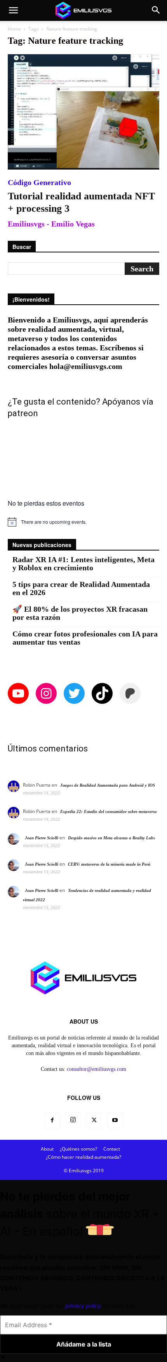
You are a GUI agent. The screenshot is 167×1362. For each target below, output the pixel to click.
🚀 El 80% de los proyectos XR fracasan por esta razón (80, 613)
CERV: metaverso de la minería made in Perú (109, 864)
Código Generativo (39, 182)
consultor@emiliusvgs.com (96, 1069)
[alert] (83, 522)
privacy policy (83, 1305)
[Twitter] (94, 1120)
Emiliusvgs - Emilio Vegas (51, 224)
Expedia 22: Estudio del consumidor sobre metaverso (108, 811)
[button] (13, 10)
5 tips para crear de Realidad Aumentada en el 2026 (81, 588)
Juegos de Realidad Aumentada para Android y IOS (107, 785)
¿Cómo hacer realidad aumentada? (83, 1157)
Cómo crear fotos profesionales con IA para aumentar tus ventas (85, 638)
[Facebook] (52, 1120)
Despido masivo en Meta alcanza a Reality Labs (111, 837)
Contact (111, 1149)
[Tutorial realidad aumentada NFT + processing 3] (83, 112)
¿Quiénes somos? (78, 1149)
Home (14, 29)
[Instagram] (73, 1120)
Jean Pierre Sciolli (41, 837)
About (47, 1149)
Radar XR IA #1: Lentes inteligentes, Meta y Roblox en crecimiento (83, 564)
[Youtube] (115, 1120)
